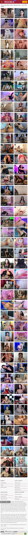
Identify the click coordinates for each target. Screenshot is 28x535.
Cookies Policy (18, 489)
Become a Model (4, 494)
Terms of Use (17, 485)
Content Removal (18, 494)
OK (25, 533)
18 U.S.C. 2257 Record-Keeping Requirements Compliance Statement (12, 528)
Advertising (17, 498)
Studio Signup (3, 496)
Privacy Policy (17, 482)
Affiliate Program (4, 499)
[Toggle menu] (2, 2)
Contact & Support (18, 496)
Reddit (2, 485)
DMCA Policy (17, 487)
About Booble (3, 482)
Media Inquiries (4, 487)
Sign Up (24, 1)
